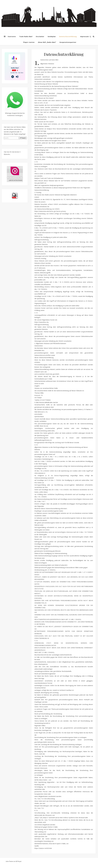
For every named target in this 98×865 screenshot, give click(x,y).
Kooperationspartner (68, 42)
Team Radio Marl (25, 36)
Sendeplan (52, 36)
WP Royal (18, 861)
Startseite (12, 36)
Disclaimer (40, 36)
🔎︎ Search (23, 138)
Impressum (84, 36)
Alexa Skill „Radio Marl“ (47, 42)
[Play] (12, 76)
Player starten (29, 42)
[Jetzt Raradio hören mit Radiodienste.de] (15, 174)
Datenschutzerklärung (68, 36)
